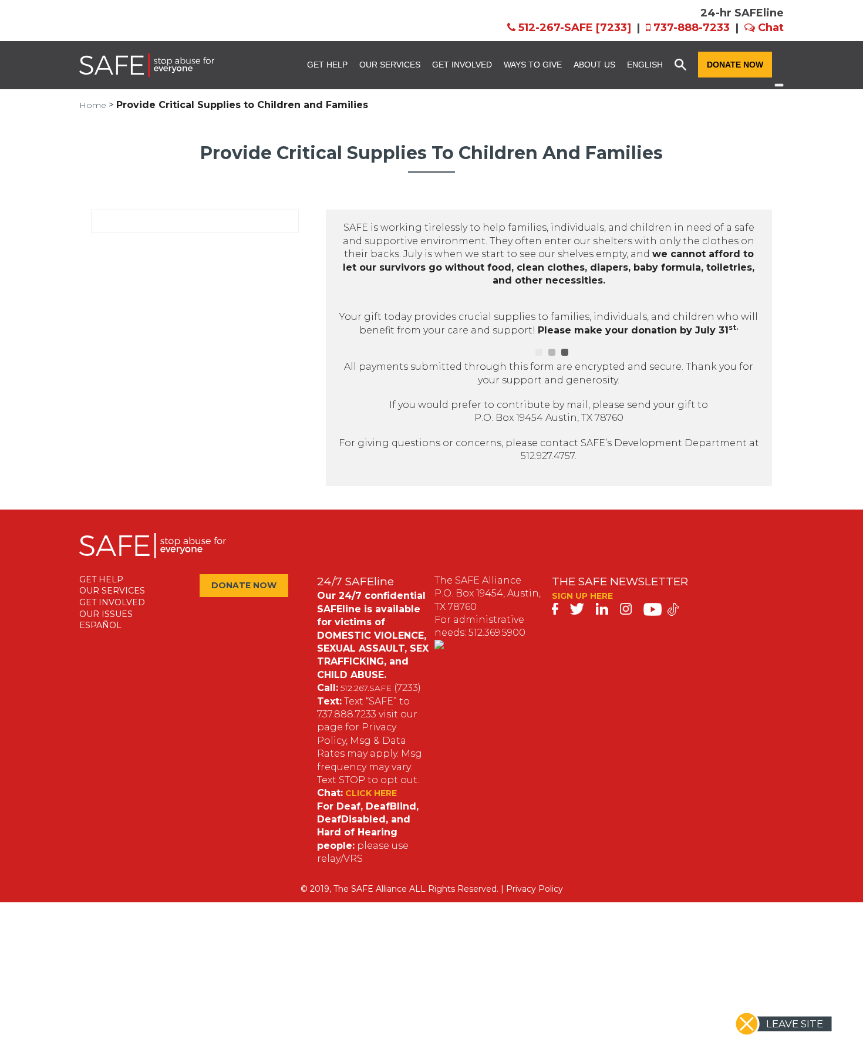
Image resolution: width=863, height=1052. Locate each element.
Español (100, 625)
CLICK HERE (371, 793)
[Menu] (779, 85)
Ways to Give (533, 64)
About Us (594, 64)
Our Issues (106, 614)
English (645, 64)
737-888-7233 (691, 27)
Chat (771, 27)
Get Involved (462, 64)
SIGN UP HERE (582, 596)
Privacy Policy (534, 889)
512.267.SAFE (366, 688)
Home (92, 105)
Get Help (327, 64)
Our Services (389, 64)
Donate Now (735, 64)
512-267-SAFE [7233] (574, 27)
